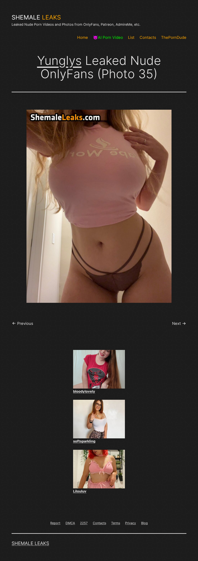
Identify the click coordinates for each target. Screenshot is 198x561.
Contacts (148, 37)
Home (82, 37)
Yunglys (59, 60)
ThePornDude (173, 37)
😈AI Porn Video (108, 37)
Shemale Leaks (30, 543)
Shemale (36, 17)
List (131, 37)
